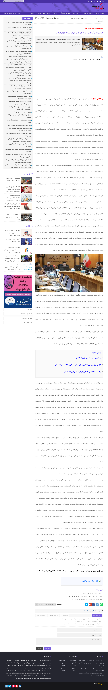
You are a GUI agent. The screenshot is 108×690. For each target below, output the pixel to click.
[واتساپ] (101, 604)
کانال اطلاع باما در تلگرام (90, 581)
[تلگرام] (89, 1)
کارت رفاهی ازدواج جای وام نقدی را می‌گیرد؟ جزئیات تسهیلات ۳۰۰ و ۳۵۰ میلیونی (13, 189)
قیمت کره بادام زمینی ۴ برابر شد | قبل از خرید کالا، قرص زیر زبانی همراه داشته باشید (12, 267)
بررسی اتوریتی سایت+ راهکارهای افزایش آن (19, 65)
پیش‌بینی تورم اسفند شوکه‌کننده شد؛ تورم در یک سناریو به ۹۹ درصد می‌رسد (13, 197)
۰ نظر (57, 18)
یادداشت (29, 226)
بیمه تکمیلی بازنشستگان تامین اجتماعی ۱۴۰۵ (19, 125)
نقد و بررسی (28, 174)
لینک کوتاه (59, 604)
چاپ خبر (50, 18)
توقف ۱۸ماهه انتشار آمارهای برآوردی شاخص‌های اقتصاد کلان (82, 372)
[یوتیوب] (97, 1)
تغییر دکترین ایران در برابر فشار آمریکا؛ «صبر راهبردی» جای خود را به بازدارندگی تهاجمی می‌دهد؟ (20, 80)
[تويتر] (91, 1)
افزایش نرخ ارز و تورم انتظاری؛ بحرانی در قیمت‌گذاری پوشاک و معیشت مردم (78, 365)
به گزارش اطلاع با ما (96, 99)
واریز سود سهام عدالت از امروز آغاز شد (21, 112)
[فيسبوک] (93, 604)
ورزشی (68, 13)
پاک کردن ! (39, 648)
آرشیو (32, 13)
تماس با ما (46, 13)
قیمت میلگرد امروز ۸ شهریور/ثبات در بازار (20, 62)
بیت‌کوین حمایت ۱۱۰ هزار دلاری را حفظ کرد (88, 358)
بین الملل (75, 13)
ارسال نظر (47, 648)
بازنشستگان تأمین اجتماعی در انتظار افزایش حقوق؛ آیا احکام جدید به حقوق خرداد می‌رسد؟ (12, 258)
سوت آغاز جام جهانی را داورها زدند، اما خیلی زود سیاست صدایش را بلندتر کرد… (12, 233)
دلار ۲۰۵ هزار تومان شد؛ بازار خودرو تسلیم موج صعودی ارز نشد (13, 217)
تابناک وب (94, 684)
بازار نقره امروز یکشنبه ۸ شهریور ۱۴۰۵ (21, 38)
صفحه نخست (99, 13)
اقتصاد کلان (85, 611)
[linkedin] (100, 1)
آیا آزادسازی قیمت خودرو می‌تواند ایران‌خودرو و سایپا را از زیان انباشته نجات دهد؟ (12, 250)
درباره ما (39, 13)
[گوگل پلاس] (90, 604)
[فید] (103, 1)
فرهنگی (62, 13)
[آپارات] (94, 1)
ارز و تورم (91, 611)
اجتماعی (90, 13)
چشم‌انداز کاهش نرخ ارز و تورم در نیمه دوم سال (79, 33)
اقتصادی (83, 13)
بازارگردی (55, 13)
